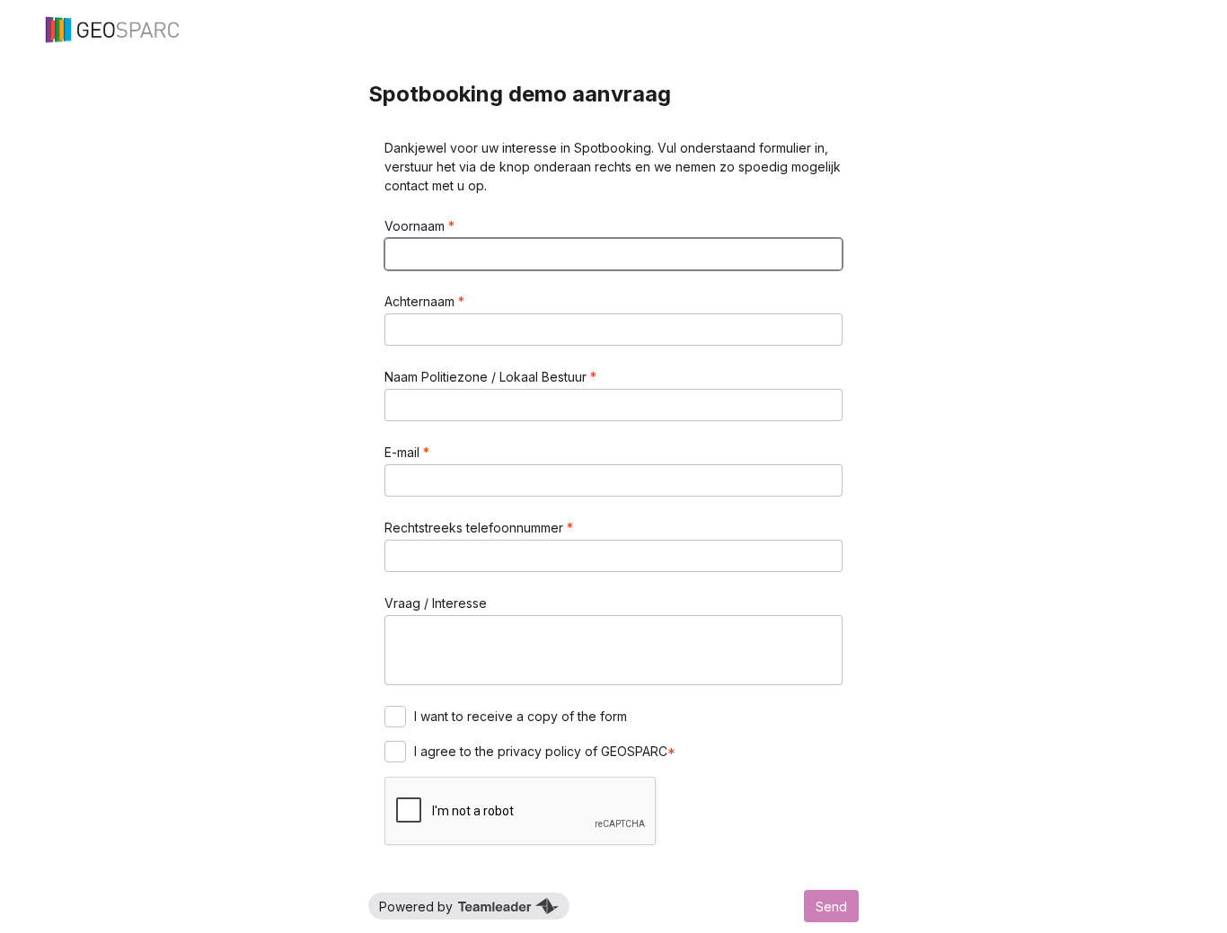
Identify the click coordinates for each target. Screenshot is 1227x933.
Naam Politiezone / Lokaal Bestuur (487, 376)
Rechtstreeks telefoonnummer (475, 527)
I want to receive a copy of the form (520, 716)
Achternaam (421, 301)
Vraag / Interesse (435, 603)
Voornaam (416, 225)
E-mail (403, 452)
